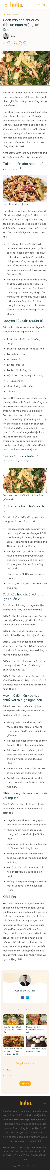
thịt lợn (27, 129)
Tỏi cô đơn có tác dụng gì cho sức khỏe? (36, 1050)
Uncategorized (11, 15)
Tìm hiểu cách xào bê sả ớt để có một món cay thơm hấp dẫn (12, 1051)
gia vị (12, 665)
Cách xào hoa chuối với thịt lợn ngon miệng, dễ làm (21, 25)
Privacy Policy (32, 1166)
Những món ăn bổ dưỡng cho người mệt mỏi (35, 1029)
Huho (16, 124)
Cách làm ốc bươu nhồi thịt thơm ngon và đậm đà (13, 1029)
